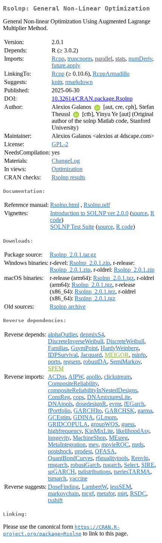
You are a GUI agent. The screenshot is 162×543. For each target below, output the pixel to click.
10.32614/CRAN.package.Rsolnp (92, 98)
